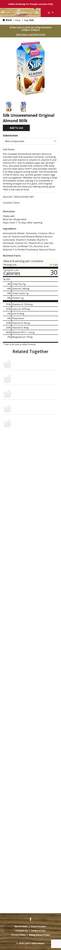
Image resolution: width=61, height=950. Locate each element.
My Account (21, 926)
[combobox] (30, 141)
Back (8, 20)
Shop (18, 20)
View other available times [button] (30, 34)
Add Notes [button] (9, 149)
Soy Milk (29, 20)
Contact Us (22, 930)
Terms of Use (38, 930)
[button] (9, 107)
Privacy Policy (18, 934)
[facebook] (30, 919)
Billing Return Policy (39, 934)
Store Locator (38, 926)
